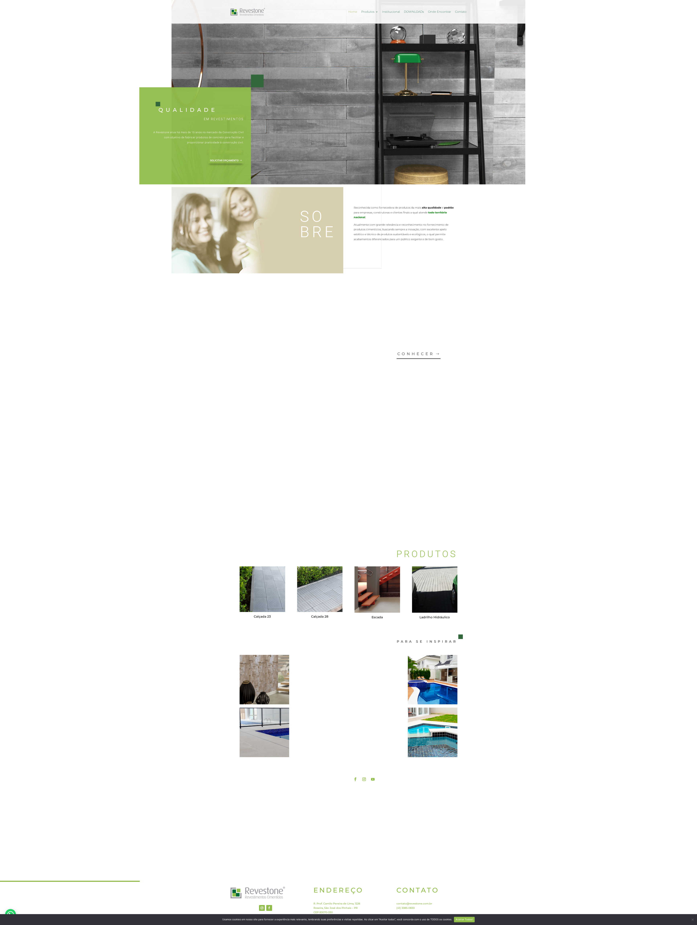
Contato (460, 11)
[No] (692, 919)
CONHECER (415, 354)
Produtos (367, 11)
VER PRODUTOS (434, 766)
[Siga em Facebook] (355, 779)
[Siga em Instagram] (364, 779)
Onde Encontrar (439, 11)
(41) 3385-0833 (405, 908)
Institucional (391, 11)
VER (427, 514)
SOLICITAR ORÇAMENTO (224, 160)
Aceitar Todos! (464, 919)
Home (352, 11)
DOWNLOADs (414, 11)
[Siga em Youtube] (372, 779)
